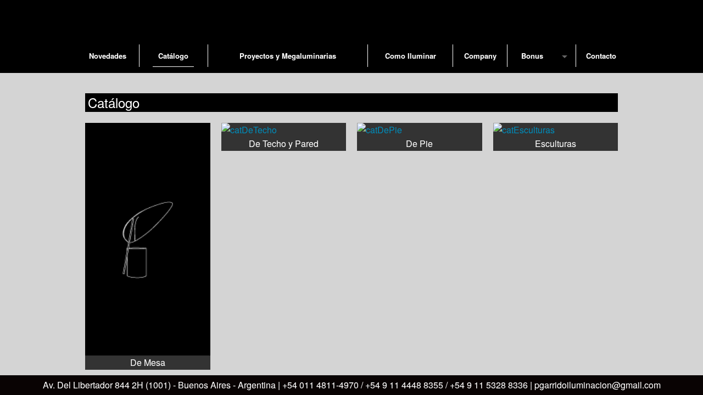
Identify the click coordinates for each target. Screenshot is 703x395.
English (581, 82)
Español (603, 82)
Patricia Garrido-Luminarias (351, 19)
